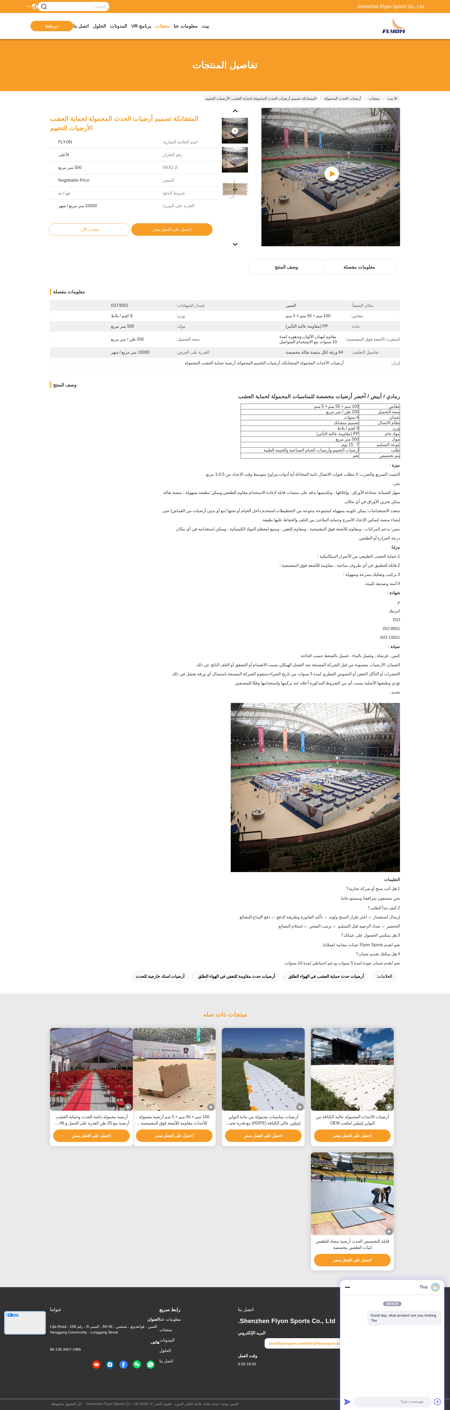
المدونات (118, 26)
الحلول (99, 26)
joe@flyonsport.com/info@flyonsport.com (306, 1343)
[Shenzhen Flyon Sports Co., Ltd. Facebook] (123, 1365)
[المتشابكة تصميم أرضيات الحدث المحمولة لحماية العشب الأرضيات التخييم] (330, 177)
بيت (205, 26)
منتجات (162, 26)
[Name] (44, 6)
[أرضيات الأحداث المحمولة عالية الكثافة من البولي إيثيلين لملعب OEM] (352, 1069)
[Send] (347, 1401)
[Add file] (437, 1401)
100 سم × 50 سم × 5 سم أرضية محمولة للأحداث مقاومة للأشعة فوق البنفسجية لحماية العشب (174, 1120)
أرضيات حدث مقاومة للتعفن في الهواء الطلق (236, 976)
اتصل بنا (81, 26)
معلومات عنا (186, 26)
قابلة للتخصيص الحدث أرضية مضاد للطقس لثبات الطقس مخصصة (352, 1244)
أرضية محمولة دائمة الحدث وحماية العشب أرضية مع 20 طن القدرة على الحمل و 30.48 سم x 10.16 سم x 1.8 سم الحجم (91, 1120)
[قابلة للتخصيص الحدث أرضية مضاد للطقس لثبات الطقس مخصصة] (352, 1193)
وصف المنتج (286, 267)
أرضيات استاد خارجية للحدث (160, 976)
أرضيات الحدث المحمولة (342, 98)
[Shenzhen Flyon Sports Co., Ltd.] (395, 26)
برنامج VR (141, 26)
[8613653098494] (150, 1365)
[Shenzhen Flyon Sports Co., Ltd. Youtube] (96, 1365)
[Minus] (347, 1287)
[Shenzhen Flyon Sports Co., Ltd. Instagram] (110, 1365)
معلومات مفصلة (359, 267)
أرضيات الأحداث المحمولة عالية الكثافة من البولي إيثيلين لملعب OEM (352, 1120)
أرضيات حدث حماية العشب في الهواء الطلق (326, 976)
